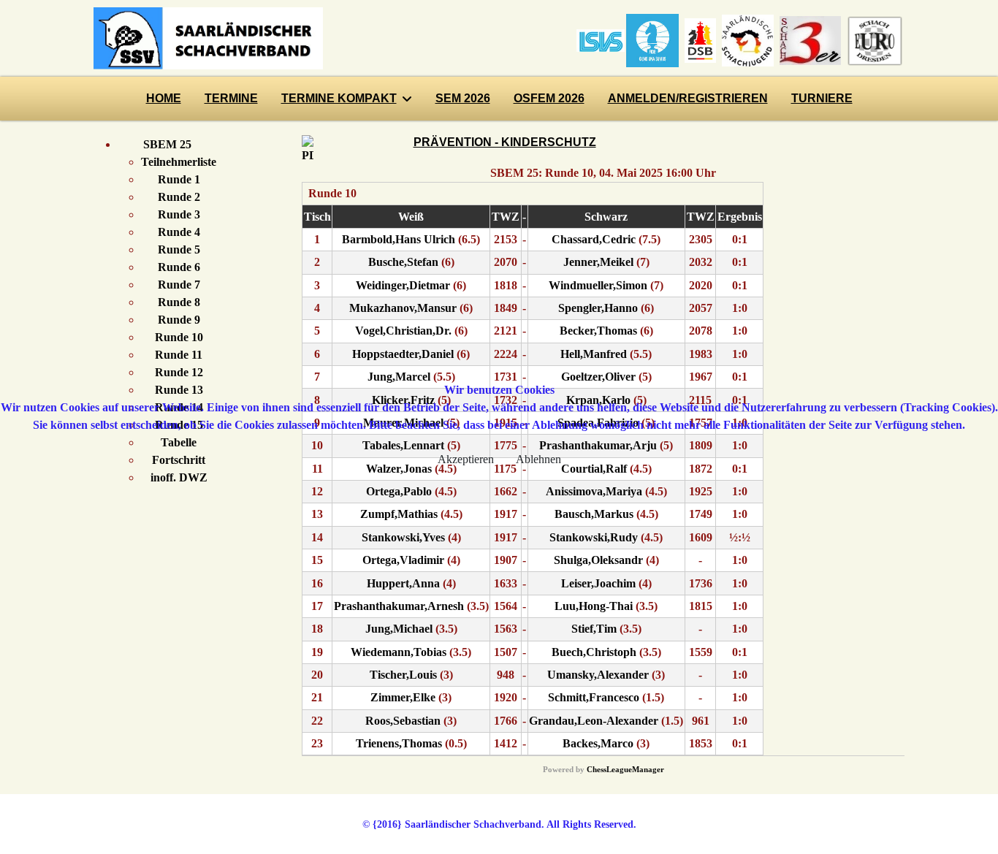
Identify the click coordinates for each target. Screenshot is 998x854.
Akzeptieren (466, 459)
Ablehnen (538, 459)
